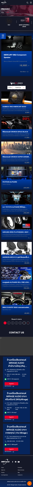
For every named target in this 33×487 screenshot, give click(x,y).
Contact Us (20, 475)
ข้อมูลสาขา (11, 384)
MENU (3, 38)
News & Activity (21, 470)
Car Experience (4, 475)
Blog (19, 472)
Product (2, 472)
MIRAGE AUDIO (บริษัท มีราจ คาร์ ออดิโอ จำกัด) (16, 481)
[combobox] (16, 87)
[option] (8, 22)
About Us (3, 470)
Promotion (20, 467)
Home (2, 12)
